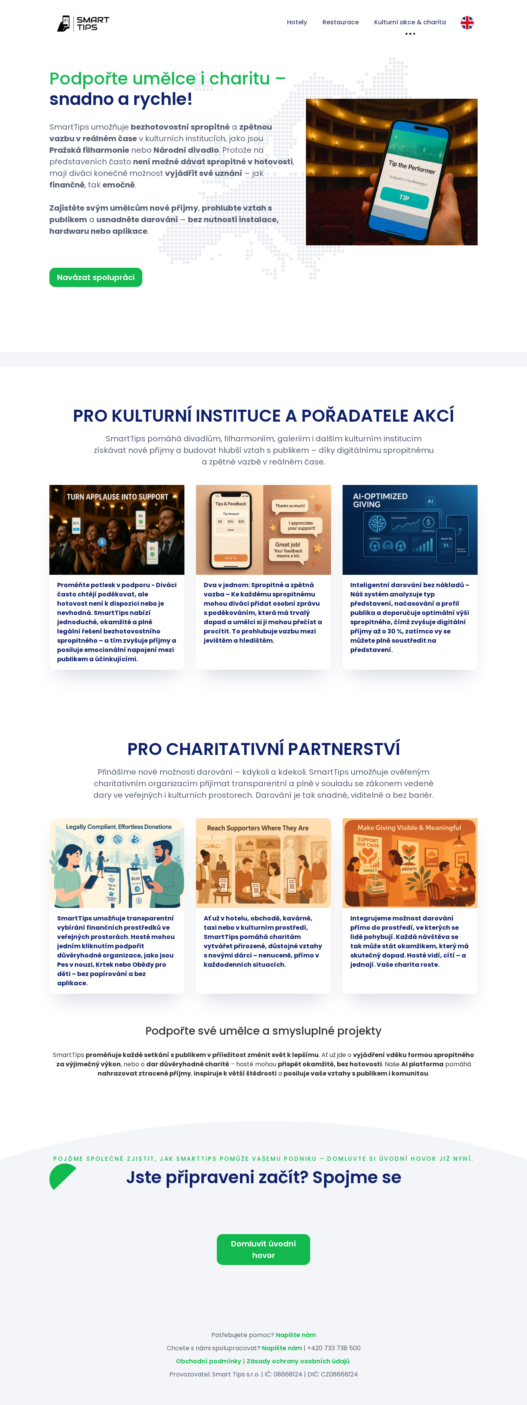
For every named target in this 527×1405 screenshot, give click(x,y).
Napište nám (296, 1335)
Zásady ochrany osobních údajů (298, 1361)
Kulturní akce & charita (410, 22)
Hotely (297, 22)
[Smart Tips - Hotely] (161, 23)
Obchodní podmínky (209, 1361)
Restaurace (341, 22)
